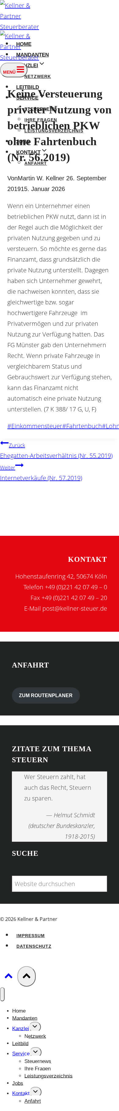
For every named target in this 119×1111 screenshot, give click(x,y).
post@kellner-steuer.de (74, 608)
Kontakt (21, 1093)
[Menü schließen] (2, 994)
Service (21, 1054)
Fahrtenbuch (82, 426)
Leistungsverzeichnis (48, 1076)
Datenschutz (34, 946)
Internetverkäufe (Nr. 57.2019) (41, 473)
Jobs (17, 1083)
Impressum (30, 935)
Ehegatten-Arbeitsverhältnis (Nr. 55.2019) (56, 451)
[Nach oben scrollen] (8, 976)
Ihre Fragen (37, 1069)
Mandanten (24, 1018)
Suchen (22, 870)
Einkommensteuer (34, 426)
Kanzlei (20, 1028)
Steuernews (37, 1061)
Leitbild (20, 1043)
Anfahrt (32, 1101)
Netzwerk (37, 76)
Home (19, 1011)
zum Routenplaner (46, 695)
